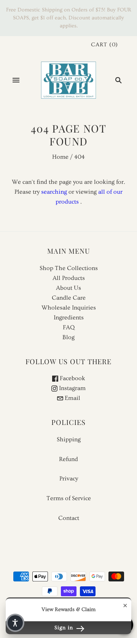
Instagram (71, 388)
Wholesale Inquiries (68, 307)
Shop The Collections (69, 268)
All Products (69, 278)
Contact (68, 518)
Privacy (68, 478)
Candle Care (69, 297)
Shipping (69, 439)
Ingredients (69, 317)
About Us (68, 287)
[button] (15, 623)
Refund (68, 459)
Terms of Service (68, 498)
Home (60, 156)
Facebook (71, 378)
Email (71, 398)
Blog (68, 337)
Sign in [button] (64, 628)
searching (54, 191)
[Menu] (16, 80)
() (104, 44)
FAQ (69, 327)
